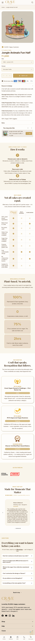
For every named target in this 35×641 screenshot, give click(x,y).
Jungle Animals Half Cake (16, 131)
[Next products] (31, 128)
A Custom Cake (6, 50)
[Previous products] (28, 128)
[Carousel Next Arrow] (32, 512)
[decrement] (3, 76)
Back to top (16, 592)
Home (3, 7)
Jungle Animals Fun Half (12, 7)
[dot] (16, 528)
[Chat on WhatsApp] (32, 633)
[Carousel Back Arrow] (2, 512)
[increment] (10, 76)
